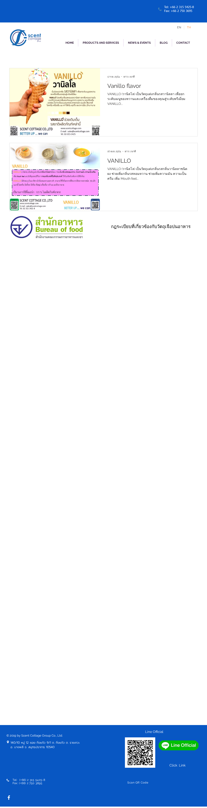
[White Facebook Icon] (9, 798)
